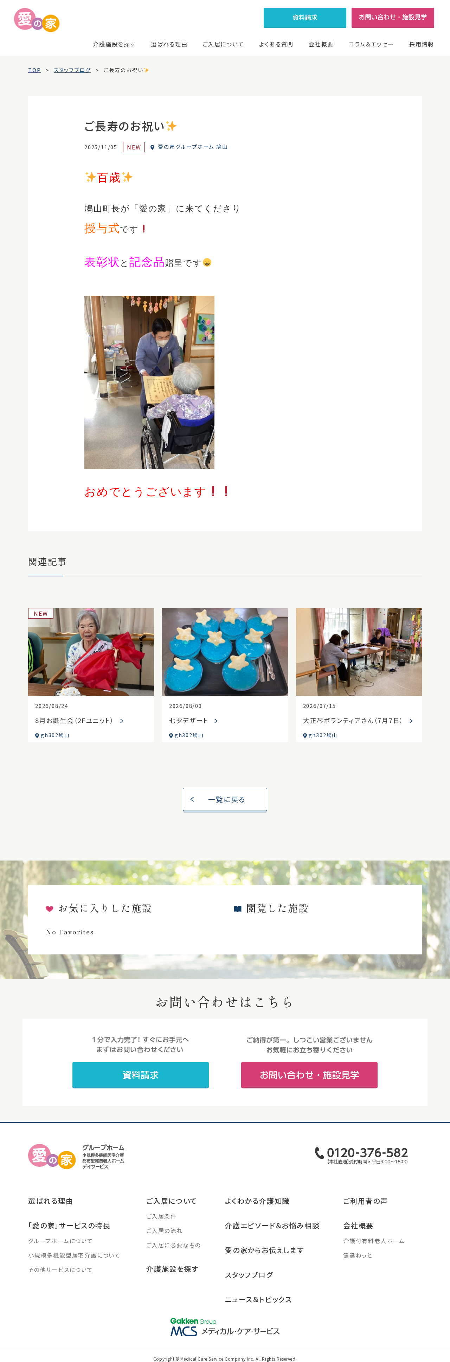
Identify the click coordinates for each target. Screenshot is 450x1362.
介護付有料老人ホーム (374, 1240)
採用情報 (421, 44)
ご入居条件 (161, 1216)
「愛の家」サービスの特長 (69, 1225)
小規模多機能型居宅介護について (74, 1255)
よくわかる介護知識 (257, 1201)
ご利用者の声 (365, 1201)
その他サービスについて (60, 1269)
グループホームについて (60, 1240)
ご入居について (223, 44)
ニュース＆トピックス (258, 1299)
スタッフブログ (249, 1275)
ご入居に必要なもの (173, 1245)
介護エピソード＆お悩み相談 (272, 1225)
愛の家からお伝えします (264, 1250)
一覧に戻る (227, 799)
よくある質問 (276, 44)
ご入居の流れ (164, 1230)
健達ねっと (358, 1255)
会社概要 (321, 44)
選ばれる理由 (169, 44)
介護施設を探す (114, 44)
